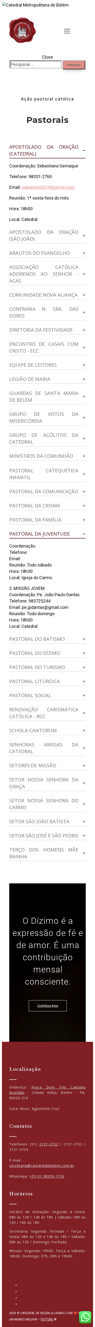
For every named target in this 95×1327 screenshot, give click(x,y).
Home (77, 75)
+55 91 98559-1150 (46, 1176)
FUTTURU (47, 1319)
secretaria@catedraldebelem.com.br (41, 1165)
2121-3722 (48, 1144)
